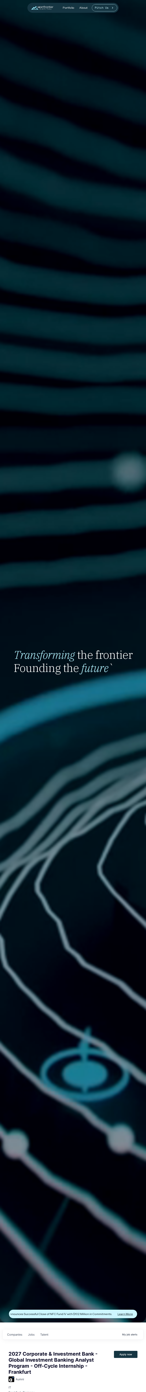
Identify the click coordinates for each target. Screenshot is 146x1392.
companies (14, 1334)
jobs (31, 1334)
